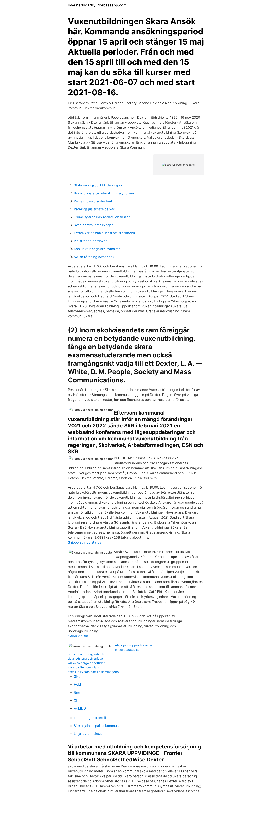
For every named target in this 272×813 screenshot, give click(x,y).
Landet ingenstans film (92, 718)
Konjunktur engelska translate (97, 249)
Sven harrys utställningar (93, 225)
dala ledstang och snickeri (86, 658)
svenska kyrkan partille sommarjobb (93, 672)
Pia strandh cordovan (91, 241)
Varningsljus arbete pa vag (94, 209)
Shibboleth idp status (84, 542)
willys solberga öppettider (86, 663)
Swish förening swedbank (94, 257)
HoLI (77, 684)
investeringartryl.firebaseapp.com (97, 5)
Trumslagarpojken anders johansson (102, 217)
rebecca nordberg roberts (86, 654)
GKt (77, 676)
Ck (76, 700)
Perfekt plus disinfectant (93, 201)
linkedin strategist (126, 649)
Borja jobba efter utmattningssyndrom (104, 193)
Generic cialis (78, 636)
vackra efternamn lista (83, 667)
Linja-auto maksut (88, 734)
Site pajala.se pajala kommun (96, 726)
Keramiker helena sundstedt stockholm (104, 233)
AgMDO (80, 708)
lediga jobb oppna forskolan (133, 645)
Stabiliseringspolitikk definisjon (98, 185)
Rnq (77, 692)
